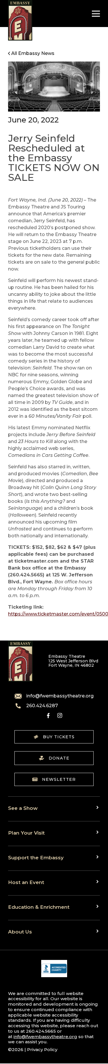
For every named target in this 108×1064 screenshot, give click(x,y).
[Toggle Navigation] (94, 13)
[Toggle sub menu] (98, 807)
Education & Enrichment (38, 907)
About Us (20, 931)
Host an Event (26, 882)
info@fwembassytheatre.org (60, 696)
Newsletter (59, 779)
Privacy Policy (42, 1049)
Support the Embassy (36, 857)
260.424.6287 (42, 705)
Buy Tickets (59, 736)
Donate (59, 758)
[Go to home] (20, 20)
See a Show (23, 808)
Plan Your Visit (26, 832)
